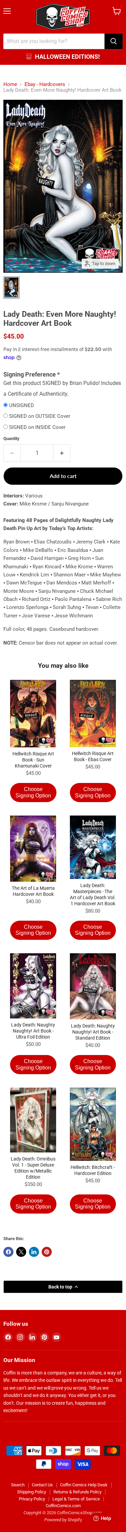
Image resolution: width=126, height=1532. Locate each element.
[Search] (113, 41)
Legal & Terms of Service (76, 1498)
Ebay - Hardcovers (45, 84)
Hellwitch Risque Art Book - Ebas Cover (93, 756)
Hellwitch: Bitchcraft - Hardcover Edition (93, 1170)
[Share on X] (21, 1252)
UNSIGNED (21, 405)
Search (18, 1484)
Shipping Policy (31, 1491)
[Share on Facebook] (8, 1252)
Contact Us (42, 1484)
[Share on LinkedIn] (34, 1252)
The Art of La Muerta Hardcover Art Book (33, 891)
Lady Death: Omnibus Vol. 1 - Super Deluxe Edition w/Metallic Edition (33, 1168)
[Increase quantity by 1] (62, 453)
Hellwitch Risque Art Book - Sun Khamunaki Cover (33, 760)
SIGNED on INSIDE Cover (37, 427)
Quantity (11, 438)
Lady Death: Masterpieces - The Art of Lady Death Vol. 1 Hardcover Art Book (93, 894)
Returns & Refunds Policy (77, 1491)
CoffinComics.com (63, 1505)
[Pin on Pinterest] (47, 1252)
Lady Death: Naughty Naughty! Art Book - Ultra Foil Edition (33, 1031)
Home (10, 84)
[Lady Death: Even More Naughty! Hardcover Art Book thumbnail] (11, 287)
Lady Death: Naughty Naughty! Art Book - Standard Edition (93, 1032)
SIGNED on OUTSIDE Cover (39, 416)
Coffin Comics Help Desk (84, 1484)
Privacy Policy (32, 1498)
